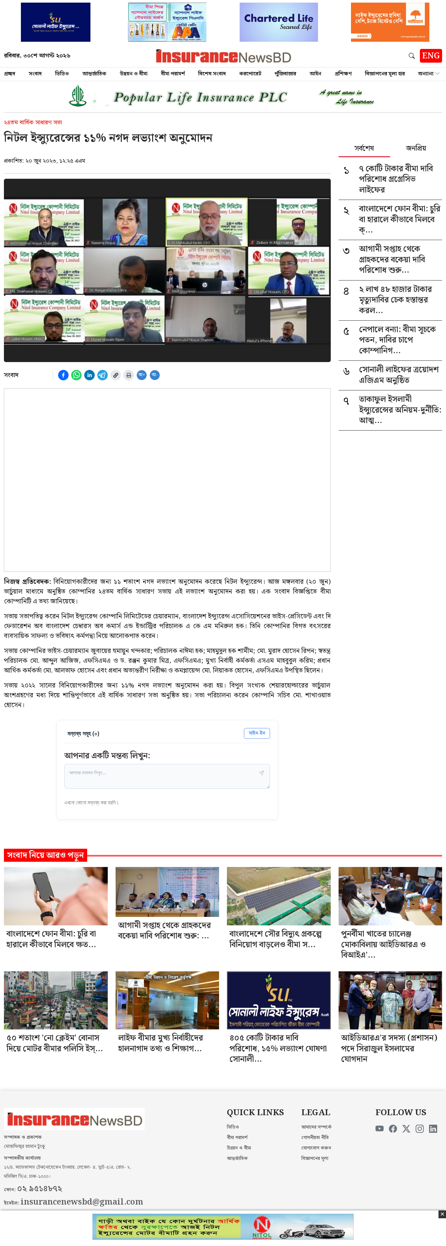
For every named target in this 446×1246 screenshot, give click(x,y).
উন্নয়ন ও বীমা (134, 74)
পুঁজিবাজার (285, 74)
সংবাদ (35, 74)
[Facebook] (393, 1129)
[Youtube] (379, 1129)
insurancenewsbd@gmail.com (82, 1202)
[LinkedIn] (433, 1129)
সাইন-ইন (257, 733)
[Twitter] (406, 1129)
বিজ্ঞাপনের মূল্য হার (385, 74)
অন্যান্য (426, 74)
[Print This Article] (128, 375)
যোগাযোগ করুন (316, 1148)
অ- (155, 375)
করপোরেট (250, 74)
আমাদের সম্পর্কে (316, 1127)
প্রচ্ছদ (9, 74)
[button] (413, 56)
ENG (431, 56)
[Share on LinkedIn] (89, 375)
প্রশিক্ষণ (343, 74)
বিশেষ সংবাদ (212, 74)
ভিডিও (62, 74)
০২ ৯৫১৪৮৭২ (39, 1188)
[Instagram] (420, 1129)
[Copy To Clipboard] (115, 375)
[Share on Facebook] (63, 375)
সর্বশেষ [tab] (364, 149)
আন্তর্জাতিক (94, 74)
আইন (315, 74)
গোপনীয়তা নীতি (315, 1137)
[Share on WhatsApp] (76, 375)
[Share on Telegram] (102, 375)
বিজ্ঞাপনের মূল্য (314, 1158)
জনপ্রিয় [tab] (416, 149)
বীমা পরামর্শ (173, 74)
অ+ (141, 375)
